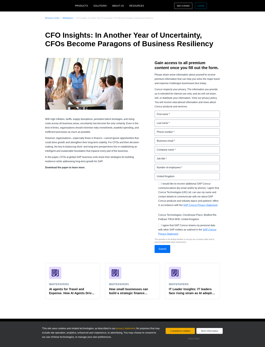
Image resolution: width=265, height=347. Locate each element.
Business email (163, 139)
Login (201, 6)
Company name (164, 148)
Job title (159, 156)
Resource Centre (52, 18)
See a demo (183, 6)
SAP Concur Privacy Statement (200, 205)
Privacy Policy (194, 338)
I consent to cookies (180, 331)
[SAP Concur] (59, 5)
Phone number (163, 130)
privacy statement (125, 328)
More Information (209, 331)
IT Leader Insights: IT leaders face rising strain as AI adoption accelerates (192, 293)
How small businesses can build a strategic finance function (128, 293)
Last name (161, 121)
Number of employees (167, 165)
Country (159, 174)
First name (161, 112)
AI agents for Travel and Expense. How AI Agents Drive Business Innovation (71, 293)
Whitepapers (68, 18)
